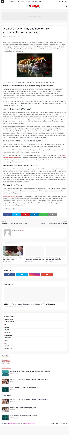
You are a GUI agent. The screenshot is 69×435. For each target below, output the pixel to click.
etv (6, 343)
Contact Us (64, 423)
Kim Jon (6, 36)
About (14, 1)
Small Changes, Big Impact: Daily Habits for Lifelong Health (55, 258)
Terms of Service (38, 1)
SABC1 (7, 327)
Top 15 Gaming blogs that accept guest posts (23, 407)
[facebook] (60, 1)
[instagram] (66, 1)
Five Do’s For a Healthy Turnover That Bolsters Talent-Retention (29, 379)
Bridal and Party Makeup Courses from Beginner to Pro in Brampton (29, 304)
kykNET (7, 346)
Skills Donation (6, 360)
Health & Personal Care (12, 24)
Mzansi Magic (9, 319)
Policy (29, 1)
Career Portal (5, 363)
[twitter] (63, 1)
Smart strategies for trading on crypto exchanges (24, 387)
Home (7, 1)
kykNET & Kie (8, 348)
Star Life (7, 332)
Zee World (8, 338)
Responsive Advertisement (34, 16)
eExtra (7, 340)
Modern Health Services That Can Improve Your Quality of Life (34, 258)
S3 (5, 324)
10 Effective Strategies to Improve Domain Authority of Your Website (30, 371)
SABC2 (7, 330)
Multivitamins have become (10, 196)
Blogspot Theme (12, 423)
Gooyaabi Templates (29, 423)
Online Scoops (6, 361)
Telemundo (8, 335)
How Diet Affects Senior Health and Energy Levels (12, 258)
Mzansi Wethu (9, 322)
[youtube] (47, 274)
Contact (22, 1)
